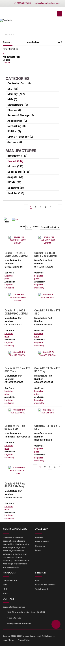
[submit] (59, 34)
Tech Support (41, 589)
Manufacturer (33, 42)
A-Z (60, 42)
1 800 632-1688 (14, 618)
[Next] (55, 205)
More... (6, 593)
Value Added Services (45, 585)
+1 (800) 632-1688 (22, 3)
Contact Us (40, 546)
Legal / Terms (8, 640)
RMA (37, 580)
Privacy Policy (24, 640)
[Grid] (15, 219)
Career (38, 550)
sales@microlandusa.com (47, 3)
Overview (39, 537)
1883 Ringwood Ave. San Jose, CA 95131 (26, 612)
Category (7, 42)
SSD (5, 585)
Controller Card (10, 580)
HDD (5, 589)
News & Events (42, 542)
